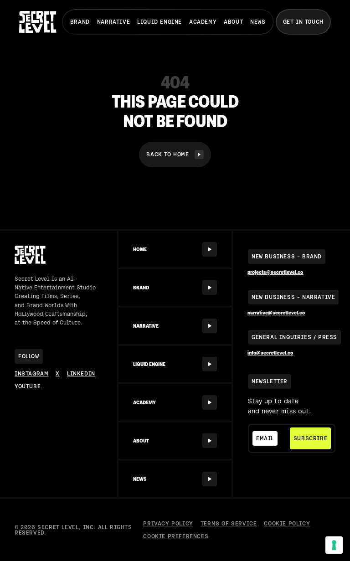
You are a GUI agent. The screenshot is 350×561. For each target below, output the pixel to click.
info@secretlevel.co (270, 353)
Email (265, 438)
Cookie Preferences (175, 536)
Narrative (113, 22)
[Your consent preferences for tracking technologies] (334, 545)
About (233, 22)
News (257, 22)
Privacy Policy (168, 523)
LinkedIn (81, 374)
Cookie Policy (287, 523)
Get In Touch (303, 22)
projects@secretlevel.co (275, 272)
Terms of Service (229, 523)
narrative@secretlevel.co (276, 313)
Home (140, 249)
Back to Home (167, 154)
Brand (80, 22)
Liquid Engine (159, 22)
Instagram (31, 374)
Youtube (28, 386)
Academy (202, 22)
